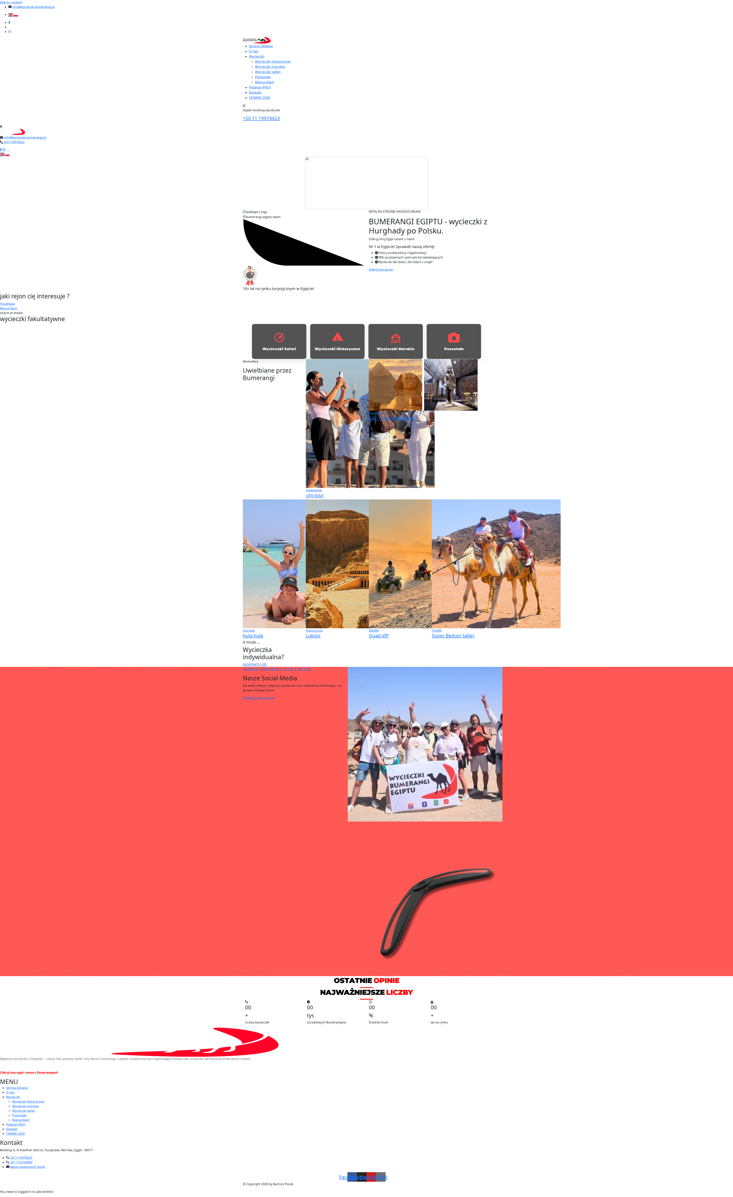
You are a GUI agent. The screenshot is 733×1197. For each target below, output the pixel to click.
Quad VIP (379, 635)
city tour (315, 495)
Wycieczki (257, 56)
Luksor (313, 635)
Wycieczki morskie (270, 66)
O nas (253, 51)
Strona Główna (261, 46)
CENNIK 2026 (259, 97)
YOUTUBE (304, 669)
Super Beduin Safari (453, 635)
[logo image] (14, 131)
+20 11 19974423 (261, 118)
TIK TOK (288, 669)
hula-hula (253, 635)
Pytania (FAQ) (259, 87)
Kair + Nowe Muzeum (392, 418)
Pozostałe (263, 77)
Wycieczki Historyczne (273, 61)
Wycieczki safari (268, 71)
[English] (10, 14)
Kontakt (255, 92)
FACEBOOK (251, 669)
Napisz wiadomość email (27, 1167)
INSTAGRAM (270, 669)
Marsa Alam (264, 82)
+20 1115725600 (20, 1162)
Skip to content (11, 2)
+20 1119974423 (20, 1158)
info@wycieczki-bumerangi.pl (33, 7)
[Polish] (15, 14)
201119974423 (14, 142)
